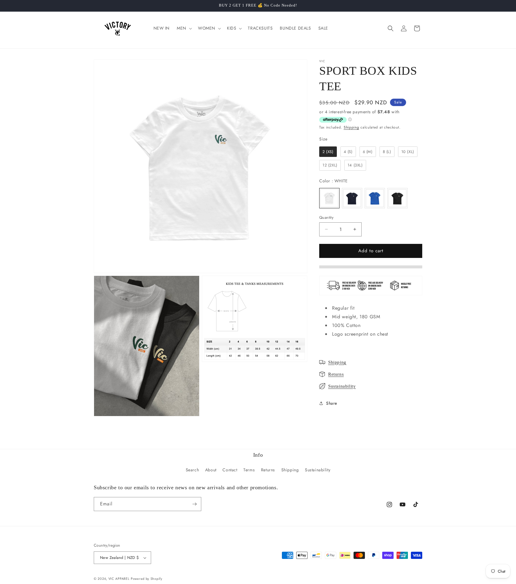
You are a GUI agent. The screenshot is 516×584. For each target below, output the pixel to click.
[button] (183, 28)
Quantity (326, 217)
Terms (249, 470)
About (210, 470)
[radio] (328, 151)
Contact (229, 470)
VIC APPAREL (119, 578)
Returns (336, 374)
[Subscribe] (194, 504)
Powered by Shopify (146, 578)
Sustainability (342, 386)
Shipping (351, 127)
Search (192, 470)
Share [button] (331, 403)
